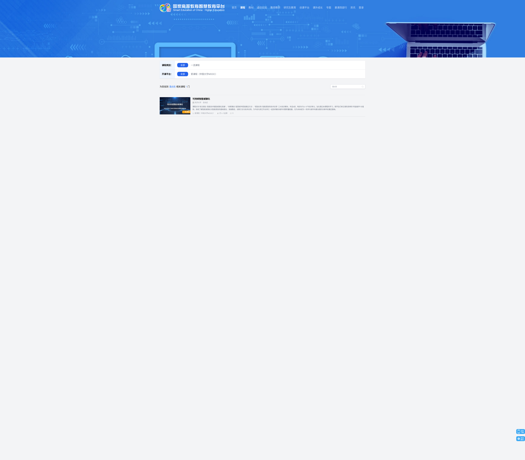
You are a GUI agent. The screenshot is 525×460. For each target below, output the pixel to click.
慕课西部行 (341, 7)
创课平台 (304, 7)
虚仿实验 (262, 7)
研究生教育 (290, 7)
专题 (328, 7)
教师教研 (275, 7)
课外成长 (318, 7)
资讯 (352, 7)
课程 (242, 7)
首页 (234, 7)
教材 (251, 7)
